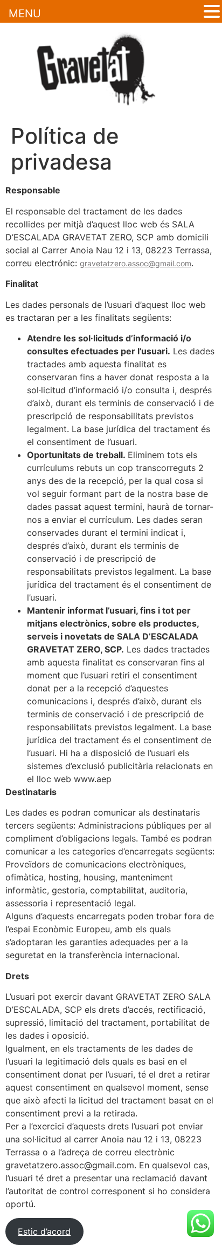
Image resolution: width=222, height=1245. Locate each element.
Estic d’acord (44, 1231)
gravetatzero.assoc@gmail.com (135, 263)
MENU (25, 13)
